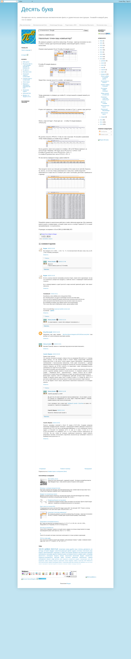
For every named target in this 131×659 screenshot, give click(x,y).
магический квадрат (78, 555)
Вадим (45, 248)
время (70, 551)
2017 (101, 50)
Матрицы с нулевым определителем (50, 488)
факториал (84, 552)
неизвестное (88, 555)
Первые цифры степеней (105, 85)
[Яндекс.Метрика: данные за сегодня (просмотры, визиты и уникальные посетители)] (103, 140)
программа (45, 238)
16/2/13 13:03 (51, 248)
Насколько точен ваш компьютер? (57, 512)
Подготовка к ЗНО (71, 25)
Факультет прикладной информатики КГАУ (26, 86)
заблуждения (42, 559)
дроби (72, 549)
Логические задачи (26, 90)
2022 (101, 41)
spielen (52, 310)
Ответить (45, 254)
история (46, 551)
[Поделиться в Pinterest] (50, 236)
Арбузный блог (27, 93)
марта (103, 72)
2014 (85, 560)
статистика (80, 560)
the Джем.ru (26, 70)
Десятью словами (104, 102)
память (85, 554)
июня (102, 65)
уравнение (75, 557)
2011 (101, 122)
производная (55, 562)
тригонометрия (48, 552)
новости (40, 563)
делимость (87, 549)
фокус (60, 562)
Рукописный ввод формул (105, 110)
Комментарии (104, 134)
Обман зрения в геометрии (105, 94)
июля (102, 63)
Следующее (42, 468)
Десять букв (37, 9)
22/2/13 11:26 (56, 332)
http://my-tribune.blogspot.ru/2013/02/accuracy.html (76, 334)
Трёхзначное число (104, 113)
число (41, 549)
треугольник (68, 555)
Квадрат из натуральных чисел (48, 494)
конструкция (69, 552)
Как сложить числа (53, 479)
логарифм (89, 554)
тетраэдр (74, 563)
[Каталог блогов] (37, 579)
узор (91, 551)
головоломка (66, 562)
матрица (51, 560)
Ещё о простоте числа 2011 (47, 506)
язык (76, 549)
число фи (89, 559)
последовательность (72, 554)
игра (79, 552)
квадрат (51, 551)
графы (46, 560)
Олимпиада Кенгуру (56, 25)
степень (80, 549)
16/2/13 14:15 (51, 275)
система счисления (83, 551)
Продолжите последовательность (49, 521)
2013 (101, 58)
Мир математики (25, 25)
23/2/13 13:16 (61, 410)
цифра (47, 549)
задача (74, 551)
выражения (41, 560)
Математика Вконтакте (86, 25)
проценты (55, 560)
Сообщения (103, 131)
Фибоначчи (89, 560)
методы (41, 551)
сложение (65, 563)
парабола (71, 560)
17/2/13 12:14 (62, 319)
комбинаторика (62, 554)
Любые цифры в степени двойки (105, 77)
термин (69, 563)
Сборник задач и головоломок (27, 79)
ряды (53, 559)
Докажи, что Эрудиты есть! (27, 96)
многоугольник (89, 562)
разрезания (61, 560)
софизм (90, 557)
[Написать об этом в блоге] (44, 236)
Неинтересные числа (105, 106)
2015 (101, 54)
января (103, 117)
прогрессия (72, 559)
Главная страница (65, 468)
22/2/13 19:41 (57, 344)
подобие (55, 563)
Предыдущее (88, 468)
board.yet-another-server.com (62, 309)
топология (78, 563)
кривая (50, 562)
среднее (77, 559)
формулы (75, 552)
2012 (101, 120)
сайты (63, 552)
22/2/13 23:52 (56, 422)
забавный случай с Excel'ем (75, 403)
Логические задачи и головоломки (26, 75)
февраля (103, 74)
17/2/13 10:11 (54, 293)
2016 (101, 52)
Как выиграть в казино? (105, 81)
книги (61, 559)
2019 (101, 47)
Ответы (47, 258)
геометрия (62, 549)
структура (57, 552)
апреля (103, 69)
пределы (56, 555)
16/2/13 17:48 (62, 261)
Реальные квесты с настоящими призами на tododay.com (27, 66)
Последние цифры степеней (104, 90)
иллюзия (76, 562)
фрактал (55, 554)
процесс (51, 238)
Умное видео (26, 82)
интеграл (68, 557)
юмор (68, 549)
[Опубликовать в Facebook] (48, 236)
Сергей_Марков (47, 354)
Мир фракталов (27, 72)
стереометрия (83, 559)
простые (54, 549)
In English (24, 55)
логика (66, 560)
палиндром (50, 555)
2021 (101, 43)
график (80, 554)
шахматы (83, 562)
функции (90, 552)
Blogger (69, 583)
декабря (103, 60)
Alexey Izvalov (52, 261)
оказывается (45, 563)
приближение (42, 554)
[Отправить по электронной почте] (42, 236)
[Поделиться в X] (46, 236)
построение (60, 563)
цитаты (57, 559)
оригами (51, 563)
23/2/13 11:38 (62, 391)
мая (102, 67)
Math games (26, 62)
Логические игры (102, 25)
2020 (101, 45)
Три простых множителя (46, 527)
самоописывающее (61, 551)
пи (91, 549)
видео (62, 557)
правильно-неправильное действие (49, 557)
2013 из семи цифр (45, 538)
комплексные (83, 557)
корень (41, 552)
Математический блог (40, 25)
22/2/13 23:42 (56, 354)
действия (71, 562)
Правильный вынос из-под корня (57, 500)
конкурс (62, 555)
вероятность (42, 555)
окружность (66, 559)
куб (79, 562)
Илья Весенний (47, 332)
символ (75, 560)
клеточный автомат (43, 562)
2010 (101, 124)
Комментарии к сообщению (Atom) (57, 471)
